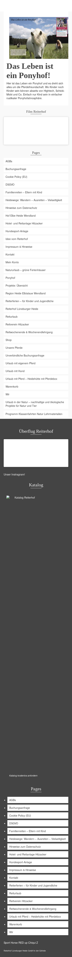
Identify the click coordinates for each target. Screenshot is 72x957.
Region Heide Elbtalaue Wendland (26, 293)
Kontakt (10, 254)
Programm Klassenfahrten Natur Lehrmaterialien (34, 414)
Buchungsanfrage (16, 169)
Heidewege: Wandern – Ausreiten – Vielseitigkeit (34, 200)
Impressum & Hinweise (19, 246)
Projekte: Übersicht (17, 285)
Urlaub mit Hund (15, 371)
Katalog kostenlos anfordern (23, 775)
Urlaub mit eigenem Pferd (20, 363)
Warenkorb (12, 386)
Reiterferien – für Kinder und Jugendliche (30, 301)
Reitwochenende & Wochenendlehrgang (29, 332)
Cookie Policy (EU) (16, 177)
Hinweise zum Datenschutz (21, 208)
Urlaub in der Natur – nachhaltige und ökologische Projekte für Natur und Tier (35, 404)
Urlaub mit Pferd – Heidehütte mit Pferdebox (31, 379)
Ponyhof (10, 278)
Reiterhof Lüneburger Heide (22, 309)
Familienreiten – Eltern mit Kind (24, 192)
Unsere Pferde (14, 347)
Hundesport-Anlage (17, 231)
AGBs (9, 161)
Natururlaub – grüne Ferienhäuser (26, 270)
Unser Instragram (14, 474)
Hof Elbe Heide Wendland (21, 215)
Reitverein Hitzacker (17, 324)
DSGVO (10, 184)
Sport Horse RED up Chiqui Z (21, 942)
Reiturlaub (12, 316)
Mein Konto (12, 262)
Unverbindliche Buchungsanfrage (25, 355)
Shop (9, 340)
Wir (7, 394)
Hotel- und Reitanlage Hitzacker (24, 223)
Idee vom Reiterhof (17, 239)
